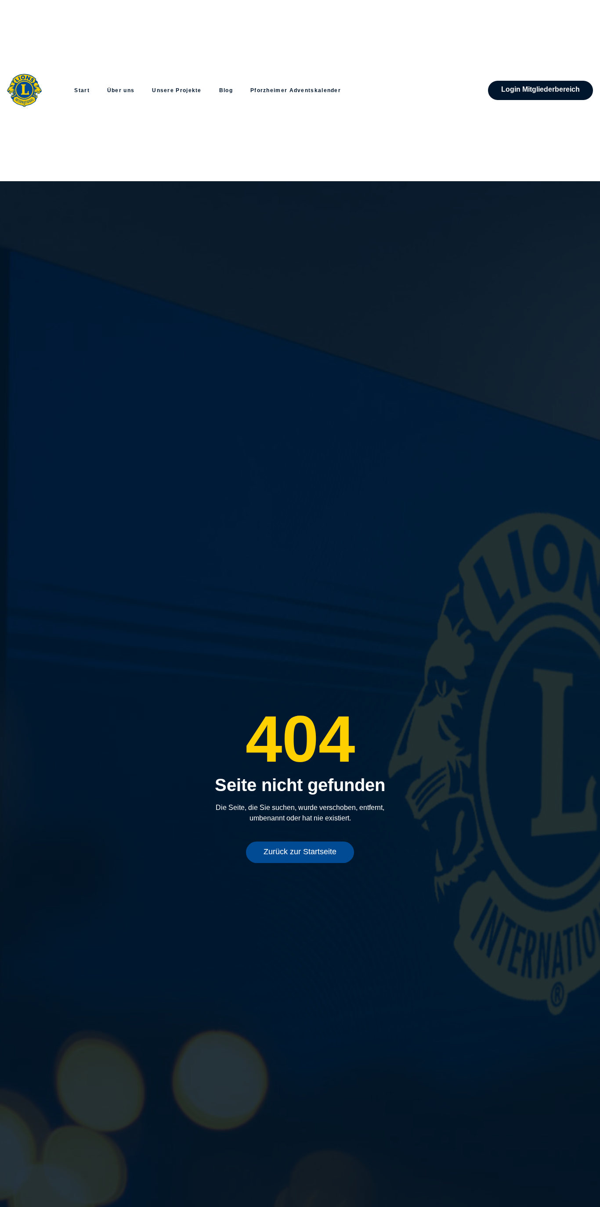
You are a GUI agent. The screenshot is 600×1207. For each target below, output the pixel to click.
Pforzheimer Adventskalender (295, 90)
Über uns (120, 90)
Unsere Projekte (177, 90)
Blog (226, 90)
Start (82, 90)
